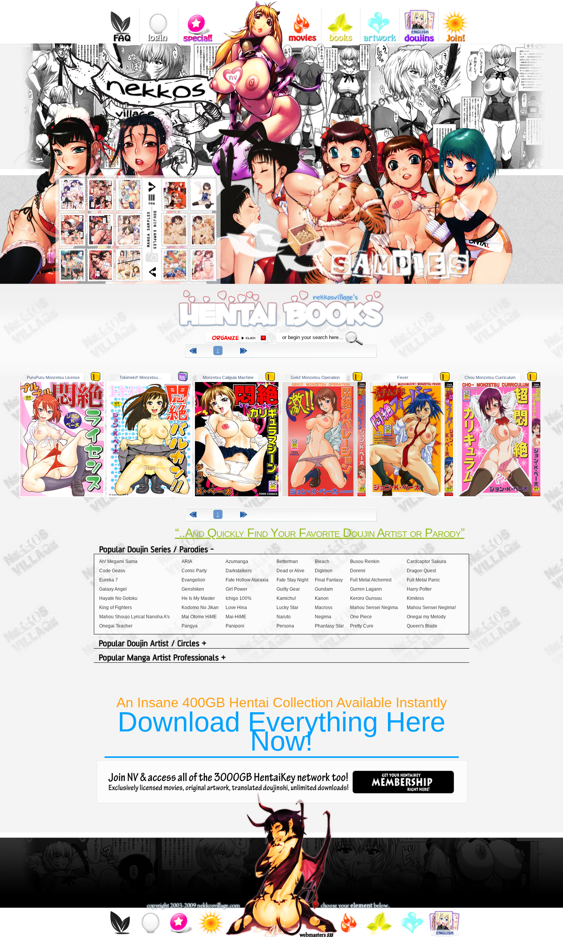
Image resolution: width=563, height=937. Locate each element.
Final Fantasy (329, 580)
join (210, 924)
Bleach (322, 561)
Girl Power (236, 589)
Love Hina (236, 607)
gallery (380, 21)
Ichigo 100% (239, 598)
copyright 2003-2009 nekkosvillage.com (193, 906)
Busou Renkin (365, 561)
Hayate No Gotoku (118, 598)
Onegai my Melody (426, 616)
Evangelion (193, 580)
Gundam (324, 589)
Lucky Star (287, 607)
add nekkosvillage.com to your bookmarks (242, 75)
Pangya (190, 626)
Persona (285, 626)
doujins (419, 21)
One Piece (361, 616)
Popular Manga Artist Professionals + (281, 658)
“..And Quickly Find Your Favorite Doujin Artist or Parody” (320, 533)
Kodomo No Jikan (200, 607)
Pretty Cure (361, 626)
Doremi (357, 570)
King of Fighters (115, 607)
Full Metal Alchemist (370, 580)
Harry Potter (419, 589)
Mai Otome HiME (199, 616)
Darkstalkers (239, 570)
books (341, 21)
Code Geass (112, 570)
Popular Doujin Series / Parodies (281, 549)
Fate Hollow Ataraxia (247, 580)
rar (183, 376)
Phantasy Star (329, 626)
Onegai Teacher (116, 626)
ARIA (187, 561)
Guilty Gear (288, 589)
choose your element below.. (355, 906)
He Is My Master (198, 598)
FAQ (120, 21)
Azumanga (237, 561)
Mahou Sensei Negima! (431, 607)
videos (302, 21)
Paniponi (235, 626)
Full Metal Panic (423, 580)
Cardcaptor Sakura (426, 561)
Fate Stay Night (292, 580)
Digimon (323, 570)
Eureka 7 (108, 580)
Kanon (322, 598)
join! (458, 21)
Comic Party (194, 570)
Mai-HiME (236, 616)
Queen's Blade (422, 626)
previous (194, 352)
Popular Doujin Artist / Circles (281, 644)
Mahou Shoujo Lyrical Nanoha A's (134, 616)
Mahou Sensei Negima (374, 607)
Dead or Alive (290, 570)
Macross (323, 607)
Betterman (287, 561)
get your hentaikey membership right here (403, 782)
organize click (236, 338)
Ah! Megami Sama (118, 561)
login (159, 21)
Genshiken (193, 589)
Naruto (284, 616)
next (244, 352)
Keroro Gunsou (366, 598)
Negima (323, 616)
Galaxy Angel (113, 589)
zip (95, 376)
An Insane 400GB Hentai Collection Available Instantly (281, 725)
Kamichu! (286, 598)
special (198, 21)
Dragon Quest (421, 570)
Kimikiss (415, 598)
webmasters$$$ (316, 934)
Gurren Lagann (366, 589)
